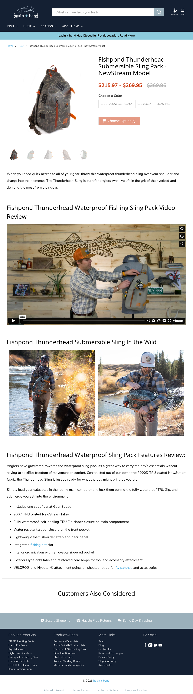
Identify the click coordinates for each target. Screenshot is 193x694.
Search (102, 641)
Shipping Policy (107, 661)
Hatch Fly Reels (17, 645)
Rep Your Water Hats (66, 641)
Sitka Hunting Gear (65, 653)
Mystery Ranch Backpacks (69, 665)
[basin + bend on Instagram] (150, 646)
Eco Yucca (144, 104)
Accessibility (105, 665)
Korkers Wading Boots (67, 661)
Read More (127, 36)
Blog (101, 645)
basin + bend (101, 681)
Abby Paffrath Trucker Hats (69, 645)
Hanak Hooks (81, 690)
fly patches (124, 567)
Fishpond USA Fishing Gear (70, 649)
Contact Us (104, 649)
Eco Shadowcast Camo (116, 104)
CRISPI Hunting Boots (21, 641)
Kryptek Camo (16, 649)
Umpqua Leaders (136, 690)
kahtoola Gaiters (107, 690)
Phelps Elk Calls (63, 657)
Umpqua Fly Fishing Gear (23, 657)
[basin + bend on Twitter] (155, 646)
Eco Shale (163, 104)
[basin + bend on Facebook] (145, 646)
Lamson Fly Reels (18, 661)
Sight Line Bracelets (20, 653)
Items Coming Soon (20, 669)
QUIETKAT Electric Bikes (22, 665)
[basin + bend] (26, 12)
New (21, 46)
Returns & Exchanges (110, 653)
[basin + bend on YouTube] (160, 646)
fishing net (39, 545)
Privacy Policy (106, 657)
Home (10, 46)
